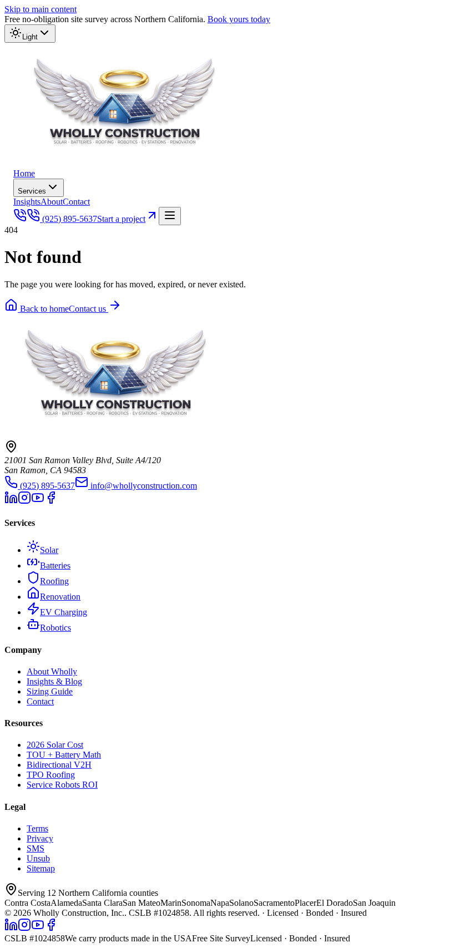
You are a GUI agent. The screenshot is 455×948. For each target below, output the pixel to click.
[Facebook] (51, 501)
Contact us (88, 308)
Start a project (121, 219)
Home (24, 173)
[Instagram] (24, 501)
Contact (76, 201)
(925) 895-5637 (69, 219)
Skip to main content (40, 9)
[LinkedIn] (11, 501)
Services (32, 191)
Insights (27, 201)
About (52, 201)
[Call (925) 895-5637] (20, 219)
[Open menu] (170, 216)
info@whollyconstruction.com (143, 485)
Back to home (43, 308)
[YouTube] (37, 501)
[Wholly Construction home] (124, 163)
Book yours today (239, 19)
